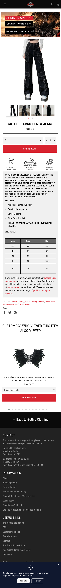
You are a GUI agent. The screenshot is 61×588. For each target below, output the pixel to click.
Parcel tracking (10, 536)
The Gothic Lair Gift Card (14, 545)
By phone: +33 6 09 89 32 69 (16, 458)
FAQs (5, 527)
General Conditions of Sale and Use (19, 496)
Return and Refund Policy (14, 491)
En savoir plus (27, 575)
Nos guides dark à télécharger (16, 550)
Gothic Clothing (18, 301)
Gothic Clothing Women (34, 301)
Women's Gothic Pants (21, 304)
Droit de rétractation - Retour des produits (22, 509)
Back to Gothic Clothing (32, 419)
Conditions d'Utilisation (13, 505)
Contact (6, 541)
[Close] (58, 564)
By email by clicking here (14, 448)
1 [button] (28, 118)
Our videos (8, 554)
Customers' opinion (11, 532)
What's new (7, 304)
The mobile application (13, 522)
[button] (9, 409)
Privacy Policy (9, 487)
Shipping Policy (10, 482)
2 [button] (32, 118)
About (5, 478)
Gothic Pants (50, 301)
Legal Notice (8, 500)
